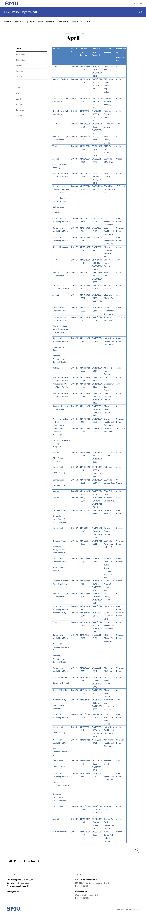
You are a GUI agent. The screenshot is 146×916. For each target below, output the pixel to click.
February (20, 110)
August (19, 76)
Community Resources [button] (67, 21)
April (18, 99)
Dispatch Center (82, 891)
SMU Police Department (20, 12)
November (20, 60)
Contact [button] (84, 21)
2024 (77, 33)
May (18, 93)
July (17, 82)
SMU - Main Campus (68, 33)
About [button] (6, 21)
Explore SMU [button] (137, 3)
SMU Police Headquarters (86, 879)
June (18, 87)
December (20, 54)
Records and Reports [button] (23, 21)
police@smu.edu (13, 891)
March (19, 104)
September (21, 71)
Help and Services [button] (44, 21)
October (19, 65)
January (19, 115)
